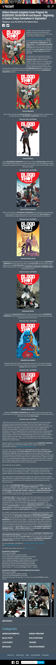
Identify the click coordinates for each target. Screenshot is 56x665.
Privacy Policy (10, 655)
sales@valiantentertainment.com (26, 446)
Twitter (31, 543)
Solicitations (36, 638)
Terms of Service (20, 655)
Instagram (41, 543)
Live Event (7, 642)
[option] (15, 600)
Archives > (7, 621)
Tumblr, (36, 543)
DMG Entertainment (35, 655)
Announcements (10, 634)
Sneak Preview (36, 634)
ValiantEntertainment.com (12, 545)
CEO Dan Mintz (45, 655)
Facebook (26, 543)
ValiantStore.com (30, 548)
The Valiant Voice (31, 22)
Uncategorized (37, 647)
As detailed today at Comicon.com (36, 39)
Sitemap (27, 655)
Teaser (32, 642)
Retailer (6, 647)
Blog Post (7, 638)
